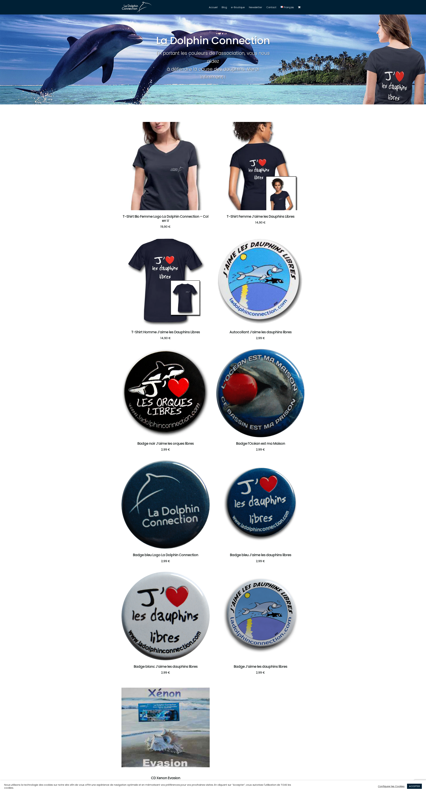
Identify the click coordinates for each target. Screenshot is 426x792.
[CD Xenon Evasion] (165, 686)
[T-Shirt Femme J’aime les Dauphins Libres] (260, 124)
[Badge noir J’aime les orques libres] (165, 351)
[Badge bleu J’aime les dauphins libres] (260, 463)
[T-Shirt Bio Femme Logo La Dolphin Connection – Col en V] (165, 124)
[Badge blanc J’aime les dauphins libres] (165, 574)
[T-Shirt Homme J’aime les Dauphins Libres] (165, 240)
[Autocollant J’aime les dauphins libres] (260, 240)
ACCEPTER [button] (414, 786)
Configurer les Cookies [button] (391, 786)
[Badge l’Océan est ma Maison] (260, 351)
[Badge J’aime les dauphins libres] (260, 574)
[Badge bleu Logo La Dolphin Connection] (165, 463)
